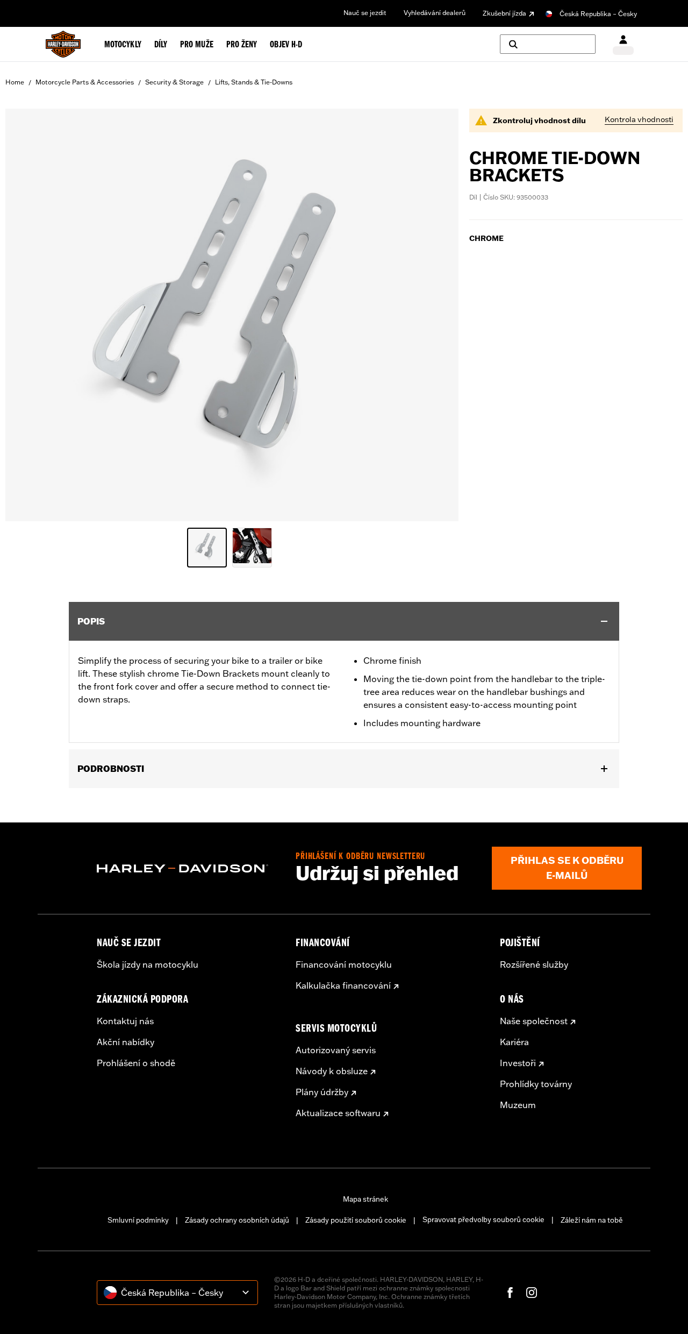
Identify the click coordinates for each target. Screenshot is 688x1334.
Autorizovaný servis (336, 1050)
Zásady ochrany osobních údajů (237, 1220)
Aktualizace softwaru (338, 1113)
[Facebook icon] (510, 1292)
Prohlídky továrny (536, 1083)
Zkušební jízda (504, 13)
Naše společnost (534, 1021)
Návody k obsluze (332, 1071)
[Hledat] (548, 44)
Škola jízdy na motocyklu (147, 964)
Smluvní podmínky (138, 1220)
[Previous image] (27, 315)
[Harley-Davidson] (188, 868)
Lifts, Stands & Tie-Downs (253, 82)
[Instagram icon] (531, 1292)
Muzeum (518, 1104)
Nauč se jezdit (364, 13)
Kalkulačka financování (343, 985)
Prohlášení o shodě (136, 1063)
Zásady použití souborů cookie (355, 1220)
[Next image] (437, 315)
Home (14, 82)
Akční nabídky (125, 1042)
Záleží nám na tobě (592, 1220)
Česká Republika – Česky (598, 14)
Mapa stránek (365, 1199)
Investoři (518, 1063)
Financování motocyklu (344, 964)
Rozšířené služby (534, 964)
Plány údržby (322, 1092)
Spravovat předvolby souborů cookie (483, 1219)
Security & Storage (174, 82)
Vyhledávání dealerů (434, 13)
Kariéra (514, 1042)
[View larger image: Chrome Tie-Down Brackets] (231, 313)
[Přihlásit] (623, 44)
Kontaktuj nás (125, 1021)
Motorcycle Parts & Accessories (84, 82)
